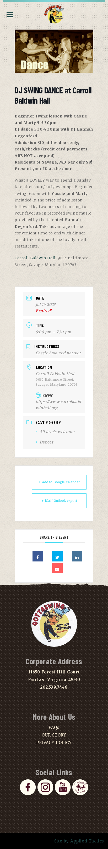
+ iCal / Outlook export (59, 501)
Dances (46, 442)
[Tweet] (57, 556)
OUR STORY (54, 735)
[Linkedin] (77, 556)
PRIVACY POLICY (54, 742)
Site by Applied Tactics (79, 841)
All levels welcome (57, 431)
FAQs (53, 727)
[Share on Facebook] (38, 556)
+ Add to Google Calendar (59, 482)
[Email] (57, 568)
